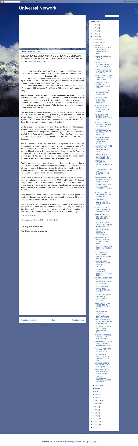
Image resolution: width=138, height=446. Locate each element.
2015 (95, 424)
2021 (95, 407)
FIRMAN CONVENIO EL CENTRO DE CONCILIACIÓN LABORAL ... (103, 297)
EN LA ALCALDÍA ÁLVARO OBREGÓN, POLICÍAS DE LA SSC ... (103, 248)
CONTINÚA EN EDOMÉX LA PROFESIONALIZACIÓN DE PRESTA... (103, 280)
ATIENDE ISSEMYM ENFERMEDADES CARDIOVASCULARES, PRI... (103, 116)
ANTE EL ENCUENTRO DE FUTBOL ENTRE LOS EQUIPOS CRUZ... (103, 365)
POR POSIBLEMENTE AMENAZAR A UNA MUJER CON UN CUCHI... (102, 240)
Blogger (94, 442)
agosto (97, 388)
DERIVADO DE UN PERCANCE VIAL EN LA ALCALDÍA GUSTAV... (102, 263)
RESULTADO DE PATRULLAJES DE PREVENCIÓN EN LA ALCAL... (103, 202)
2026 (95, 25)
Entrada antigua (78, 320)
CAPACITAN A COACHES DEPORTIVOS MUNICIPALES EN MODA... (103, 108)
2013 (95, 427)
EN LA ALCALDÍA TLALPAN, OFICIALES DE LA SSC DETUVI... (103, 64)
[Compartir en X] (53, 220)
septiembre (99, 385)
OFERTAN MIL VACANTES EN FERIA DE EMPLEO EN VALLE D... (103, 163)
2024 (95, 31)
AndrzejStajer (73, 442)
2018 (95, 416)
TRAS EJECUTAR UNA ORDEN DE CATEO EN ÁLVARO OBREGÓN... (103, 224)
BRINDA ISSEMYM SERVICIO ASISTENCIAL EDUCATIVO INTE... (102, 314)
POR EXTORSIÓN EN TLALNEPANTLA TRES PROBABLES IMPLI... (103, 156)
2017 (95, 419)
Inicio (54, 320)
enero (97, 403)
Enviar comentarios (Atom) (57, 325)
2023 (95, 33)
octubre (98, 45)
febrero (97, 400)
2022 (95, 37)
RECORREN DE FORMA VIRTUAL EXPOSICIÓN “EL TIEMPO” (103, 71)
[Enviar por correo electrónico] (48, 220)
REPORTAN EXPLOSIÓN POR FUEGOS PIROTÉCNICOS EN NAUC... (103, 172)
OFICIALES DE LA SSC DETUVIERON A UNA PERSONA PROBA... (103, 124)
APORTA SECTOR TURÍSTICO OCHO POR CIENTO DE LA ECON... (102, 85)
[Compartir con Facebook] (55, 220)
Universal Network (37, 8)
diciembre (98, 39)
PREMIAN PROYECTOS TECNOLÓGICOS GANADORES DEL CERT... (103, 50)
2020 (95, 410)
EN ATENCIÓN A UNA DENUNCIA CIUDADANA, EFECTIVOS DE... (102, 232)
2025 (95, 28)
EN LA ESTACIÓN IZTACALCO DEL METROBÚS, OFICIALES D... (101, 100)
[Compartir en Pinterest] (57, 220)
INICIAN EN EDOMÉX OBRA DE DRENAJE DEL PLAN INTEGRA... (103, 209)
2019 (95, 413)
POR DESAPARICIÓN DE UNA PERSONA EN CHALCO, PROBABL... (103, 343)
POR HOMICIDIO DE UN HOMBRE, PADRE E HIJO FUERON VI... (103, 179)
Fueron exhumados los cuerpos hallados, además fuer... (102, 92)
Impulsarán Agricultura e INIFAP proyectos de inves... (103, 58)
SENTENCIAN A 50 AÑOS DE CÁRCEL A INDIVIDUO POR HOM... (103, 148)
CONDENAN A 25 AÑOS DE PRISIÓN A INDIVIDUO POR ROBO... (103, 329)
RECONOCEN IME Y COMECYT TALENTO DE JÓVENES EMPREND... (103, 132)
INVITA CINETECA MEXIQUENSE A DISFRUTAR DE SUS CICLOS (103, 255)
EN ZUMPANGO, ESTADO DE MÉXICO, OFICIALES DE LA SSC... (103, 357)
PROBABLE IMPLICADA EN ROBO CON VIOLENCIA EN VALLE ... (103, 187)
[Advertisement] (52, 31)
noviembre (99, 42)
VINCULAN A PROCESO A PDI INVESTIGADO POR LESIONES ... (103, 336)
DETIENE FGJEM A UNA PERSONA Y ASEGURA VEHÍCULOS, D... (103, 350)
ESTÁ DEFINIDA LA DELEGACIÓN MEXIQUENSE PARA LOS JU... (102, 289)
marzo (97, 397)
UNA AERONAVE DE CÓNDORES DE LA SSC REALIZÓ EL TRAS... (102, 217)
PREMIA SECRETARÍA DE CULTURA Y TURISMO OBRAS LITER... (103, 77)
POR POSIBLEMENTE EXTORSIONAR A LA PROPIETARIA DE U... (103, 371)
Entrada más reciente (29, 320)
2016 (95, 421)
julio (96, 391)
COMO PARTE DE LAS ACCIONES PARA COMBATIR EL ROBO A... (103, 305)
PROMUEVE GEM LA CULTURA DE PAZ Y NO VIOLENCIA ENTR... (102, 140)
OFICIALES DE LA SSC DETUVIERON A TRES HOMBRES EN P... (103, 194)
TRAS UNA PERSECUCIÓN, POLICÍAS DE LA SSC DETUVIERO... (103, 379)
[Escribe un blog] (50, 220)
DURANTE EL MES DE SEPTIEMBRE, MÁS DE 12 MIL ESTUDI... (103, 321)
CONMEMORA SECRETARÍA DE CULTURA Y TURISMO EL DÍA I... (103, 272)
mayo (97, 394)
